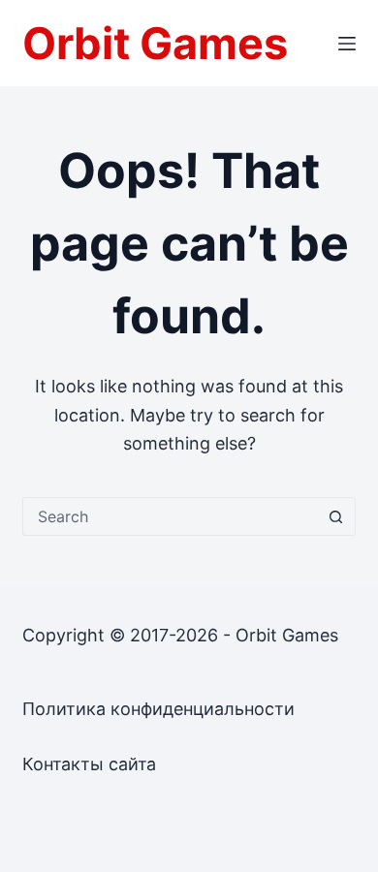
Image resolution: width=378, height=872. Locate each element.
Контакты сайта (89, 764)
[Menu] (347, 43)
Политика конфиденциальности (158, 709)
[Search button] (336, 516)
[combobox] (170, 516)
